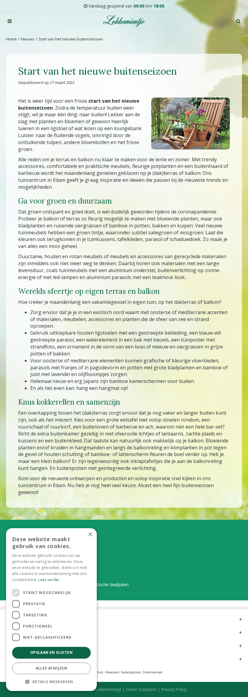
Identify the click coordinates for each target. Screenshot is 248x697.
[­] (9, 21)
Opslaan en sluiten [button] (51, 652)
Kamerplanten (131, 672)
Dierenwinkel (152, 672)
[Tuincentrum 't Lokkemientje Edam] (124, 21)
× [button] (90, 534)
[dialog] (51, 609)
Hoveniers (112, 672)
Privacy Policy (174, 689)
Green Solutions (141, 689)
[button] (51, 681)
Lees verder (48, 579)
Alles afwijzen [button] (51, 668)
